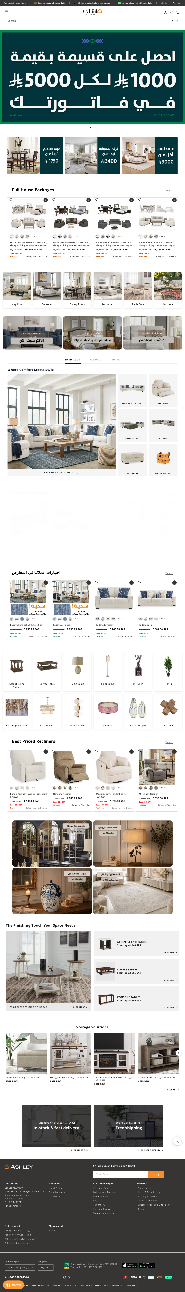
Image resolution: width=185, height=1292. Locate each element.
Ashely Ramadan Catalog (17, 1230)
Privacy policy (70, 1285)
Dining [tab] (116, 359)
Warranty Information (103, 1213)
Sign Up (155, 1174)
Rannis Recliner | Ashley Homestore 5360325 (28, 795)
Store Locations (57, 1192)
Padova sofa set (61, 625)
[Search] (177, 21)
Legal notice (132, 1285)
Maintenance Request (104, 1192)
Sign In (52, 1230)
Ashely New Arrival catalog (18, 1234)
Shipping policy (100, 1285)
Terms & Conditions (147, 1200)
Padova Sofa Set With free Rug (26, 625)
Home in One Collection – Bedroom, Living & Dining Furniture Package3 (114, 244)
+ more (33, 236)
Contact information (116, 1285)
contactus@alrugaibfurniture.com (28, 1191)
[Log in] (166, 13)
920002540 (18, 1187)
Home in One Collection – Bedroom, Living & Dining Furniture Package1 (28, 244)
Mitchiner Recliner (148, 794)
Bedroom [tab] (96, 359)
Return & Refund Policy (149, 1192)
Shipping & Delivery (147, 1196)
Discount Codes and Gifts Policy (154, 1204)
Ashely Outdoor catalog (16, 1243)
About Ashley (55, 1188)
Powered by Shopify (41, 1285)
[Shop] (35, 159)
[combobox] (92, 21)
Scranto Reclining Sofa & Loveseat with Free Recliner (28, 546)
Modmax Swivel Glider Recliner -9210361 (111, 795)
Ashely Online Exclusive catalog (20, 1239)
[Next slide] (102, 127)
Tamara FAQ (99, 1204)
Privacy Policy (144, 1188)
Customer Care (101, 1188)
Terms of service (85, 1285)
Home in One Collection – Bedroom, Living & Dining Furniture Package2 (157, 244)
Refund (141, 1209)
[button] (172, 20)
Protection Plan (101, 1196)
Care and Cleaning (102, 1209)
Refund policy (57, 1285)
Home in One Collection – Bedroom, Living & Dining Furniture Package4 (71, 244)
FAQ (95, 1200)
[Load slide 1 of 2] (90, 127)
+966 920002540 (18, 1277)
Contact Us (54, 1196)
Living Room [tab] (73, 359)
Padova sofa (145, 625)
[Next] (179, 1053)
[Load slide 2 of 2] (94, 127)
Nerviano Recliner (62, 794)
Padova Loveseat (104, 625)
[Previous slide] (83, 127)
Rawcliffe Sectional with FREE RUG (156, 545)
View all (169, 190)
